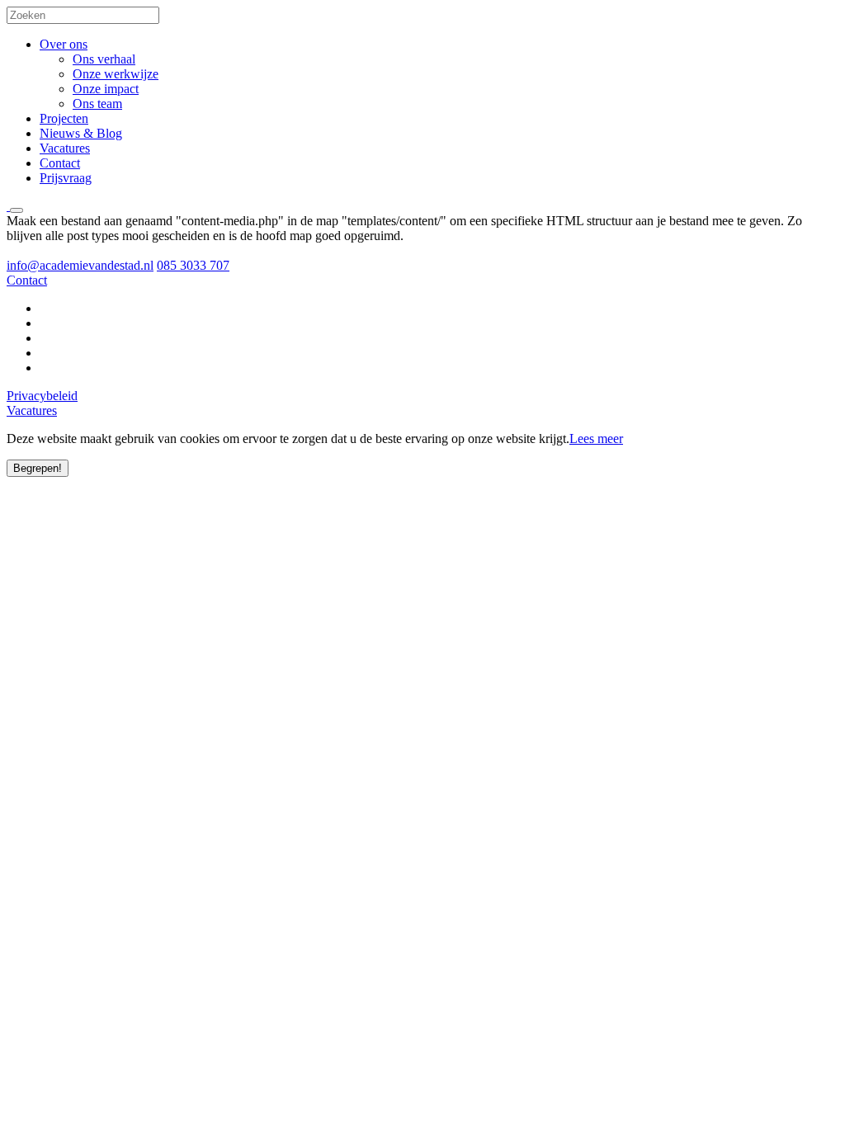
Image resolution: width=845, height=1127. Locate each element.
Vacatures (65, 148)
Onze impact (106, 89)
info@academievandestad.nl (80, 265)
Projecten (64, 118)
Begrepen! (37, 468)
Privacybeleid (42, 396)
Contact (60, 163)
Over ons (63, 44)
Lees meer (596, 438)
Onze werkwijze (115, 74)
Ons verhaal (104, 59)
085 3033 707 (193, 265)
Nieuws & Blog (81, 133)
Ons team (97, 104)
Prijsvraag (66, 178)
